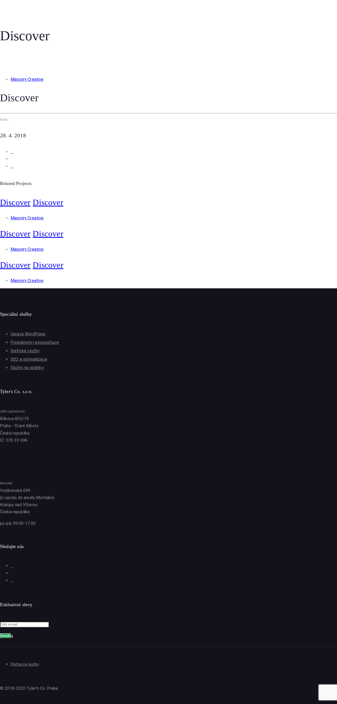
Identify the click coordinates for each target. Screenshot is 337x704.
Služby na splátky (27, 367)
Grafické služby (25, 350)
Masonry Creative (27, 79)
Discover (15, 202)
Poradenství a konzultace (35, 342)
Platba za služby (25, 664)
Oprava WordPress (28, 333)
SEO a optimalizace (29, 359)
